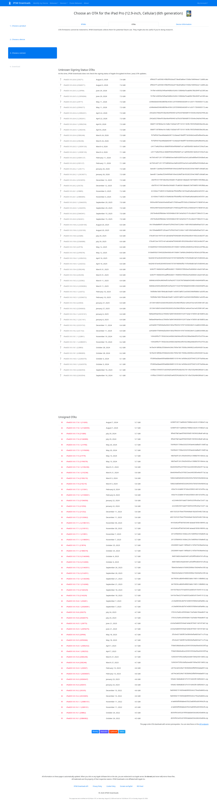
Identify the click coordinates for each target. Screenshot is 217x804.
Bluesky (95, 732)
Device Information (183, 24)
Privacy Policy (97, 786)
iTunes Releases (75, 3)
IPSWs (83, 24)
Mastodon (104, 732)
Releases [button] (53, 3)
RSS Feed (140, 786)
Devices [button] (63, 3)
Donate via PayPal (126, 786)
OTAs (134, 24)
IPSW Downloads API (81, 786)
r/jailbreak (113, 732)
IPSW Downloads (21, 3)
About (86, 3)
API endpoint (203, 724)
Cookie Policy (111, 786)
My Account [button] (202, 3)
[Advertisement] (133, 49)
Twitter (121, 732)
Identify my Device (40, 3)
